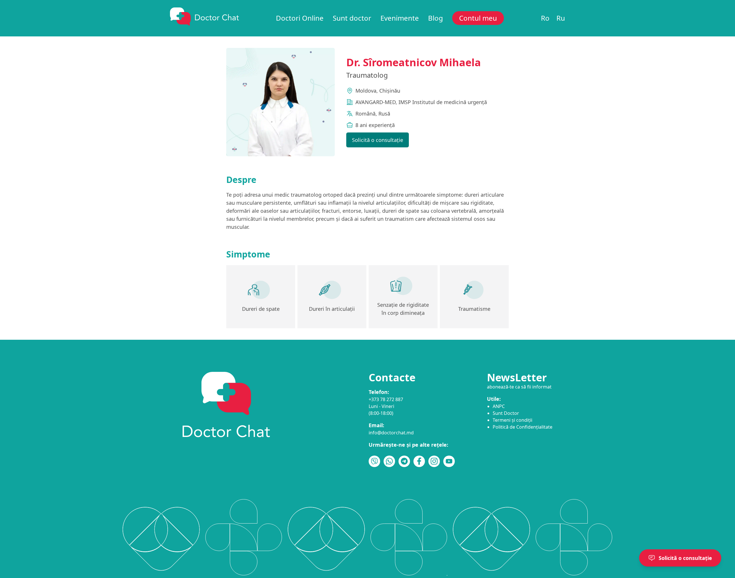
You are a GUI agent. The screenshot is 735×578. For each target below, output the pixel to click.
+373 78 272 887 (386, 399)
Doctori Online (300, 18)
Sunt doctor (352, 18)
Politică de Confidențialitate (522, 427)
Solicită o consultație (377, 139)
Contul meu (478, 18)
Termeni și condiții (512, 420)
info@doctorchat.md (391, 432)
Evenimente (399, 18)
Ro (545, 18)
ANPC (499, 406)
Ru (560, 18)
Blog (435, 18)
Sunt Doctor (506, 413)
